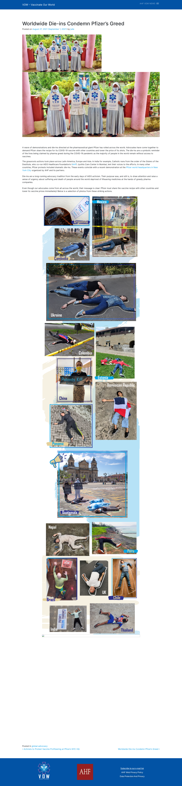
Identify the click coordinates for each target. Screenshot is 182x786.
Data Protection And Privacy (132, 776)
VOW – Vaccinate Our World (38, 4)
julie (72, 29)
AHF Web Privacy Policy (132, 772)
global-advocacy (40, 746)
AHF (74, 164)
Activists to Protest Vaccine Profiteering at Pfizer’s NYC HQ (51, 749)
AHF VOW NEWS (148, 3)
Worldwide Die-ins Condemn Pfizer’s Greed (138, 749)
